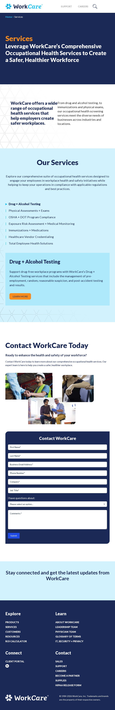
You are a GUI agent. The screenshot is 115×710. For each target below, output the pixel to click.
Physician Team (65, 631)
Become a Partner (67, 675)
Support (66, 6)
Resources (12, 636)
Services (11, 627)
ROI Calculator (16, 641)
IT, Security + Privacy (69, 641)
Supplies (60, 680)
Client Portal (14, 661)
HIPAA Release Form (68, 685)
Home (8, 16)
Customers (13, 631)
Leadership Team (66, 627)
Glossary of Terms (68, 636)
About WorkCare (67, 622)
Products (12, 622)
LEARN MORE (20, 296)
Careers (83, 6)
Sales (59, 661)
